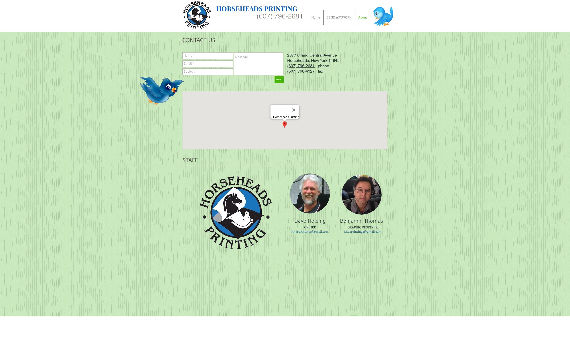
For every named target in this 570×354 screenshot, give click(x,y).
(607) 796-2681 (301, 65)
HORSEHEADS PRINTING (256, 8)
